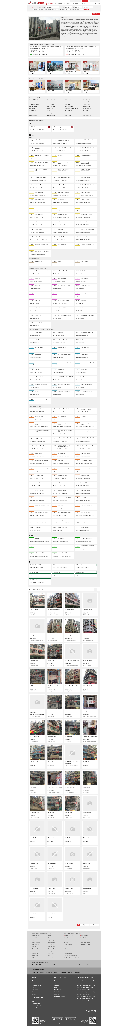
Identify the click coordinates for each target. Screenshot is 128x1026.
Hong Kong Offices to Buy (83, 994)
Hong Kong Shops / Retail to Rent (85, 987)
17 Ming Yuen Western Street (54, 787)
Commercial (59, 3)
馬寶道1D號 (68, 841)
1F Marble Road (34, 863)
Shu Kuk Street (86, 111)
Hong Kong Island (68, 935)
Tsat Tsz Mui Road (33, 115)
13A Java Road (68, 711)
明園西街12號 (68, 689)
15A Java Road (51, 762)
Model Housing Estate (77, 30)
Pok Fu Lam (35, 955)
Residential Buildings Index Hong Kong (41, 965)
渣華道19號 (50, 816)
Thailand (56, 972)
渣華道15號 (67, 739)
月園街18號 (32, 816)
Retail (84, 3)
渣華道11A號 (33, 689)
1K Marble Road (34, 888)
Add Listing (85, 1)
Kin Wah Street (86, 106)
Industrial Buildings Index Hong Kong (84, 965)
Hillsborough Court (68, 944)
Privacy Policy (75, 1023)
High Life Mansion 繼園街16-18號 (72, 765)
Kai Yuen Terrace (33, 106)
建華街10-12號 (50, 638)
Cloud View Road (33, 102)
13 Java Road (50, 711)
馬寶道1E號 (85, 841)
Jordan (49, 937)
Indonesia (77, 972)
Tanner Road (32, 113)
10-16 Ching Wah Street (71, 635)
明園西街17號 (50, 790)
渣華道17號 (32, 790)
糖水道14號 (32, 739)
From (63, 7)
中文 (99, 3)
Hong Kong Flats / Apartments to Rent (86, 981)
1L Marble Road (51, 888)
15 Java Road (68, 736)
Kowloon (66, 949)
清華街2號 (49, 917)
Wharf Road (68, 115)
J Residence (67, 940)
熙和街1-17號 (68, 613)
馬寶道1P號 (32, 917)
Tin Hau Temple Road (70, 113)
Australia (56, 994)
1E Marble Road (87, 838)
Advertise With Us (36, 985)
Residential (50, 3)
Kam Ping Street (69, 106)
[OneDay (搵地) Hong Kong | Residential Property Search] (36, 2)
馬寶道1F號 (32, 866)
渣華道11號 (50, 663)
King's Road (32, 108)
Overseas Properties (75, 1)
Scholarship (35, 989)
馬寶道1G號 (50, 866)
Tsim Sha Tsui (51, 944)
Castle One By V (68, 937)
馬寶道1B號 (32, 841)
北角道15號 (32, 765)
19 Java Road (50, 812)
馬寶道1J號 (85, 866)
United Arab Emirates (59, 996)
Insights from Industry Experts (39, 1008)
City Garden (94, 30)
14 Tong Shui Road (34, 736)
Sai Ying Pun (35, 953)
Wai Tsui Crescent (51, 115)
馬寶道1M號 (68, 892)
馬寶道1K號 (32, 892)
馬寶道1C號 (50, 841)
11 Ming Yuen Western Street (72, 660)
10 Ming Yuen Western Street (37, 635)
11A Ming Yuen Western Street (53, 686)
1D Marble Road (69, 838)
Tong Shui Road (86, 113)
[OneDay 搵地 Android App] (70, 1019)
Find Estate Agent (36, 992)
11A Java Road (33, 685)
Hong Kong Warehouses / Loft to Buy (86, 996)
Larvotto (66, 942)
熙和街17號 (85, 765)
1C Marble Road (51, 838)
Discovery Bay (35, 949)
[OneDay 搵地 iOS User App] (57, 1019)
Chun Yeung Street (92, 23)
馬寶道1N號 (85, 892)
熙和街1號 (32, 613)
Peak (49, 955)
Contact (34, 987)
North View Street (51, 111)
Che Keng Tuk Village (85, 944)
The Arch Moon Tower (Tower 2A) (72, 957)
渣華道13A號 (68, 714)
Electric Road (50, 102)
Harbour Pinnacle (68, 951)
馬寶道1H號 (68, 866)
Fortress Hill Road (87, 102)
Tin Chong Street (51, 113)
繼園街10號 (85, 613)
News (33, 983)
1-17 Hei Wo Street (69, 609)
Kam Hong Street (51, 106)
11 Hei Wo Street (34, 660)
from (42, 9)
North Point (50, 953)
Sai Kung (34, 946)
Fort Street (67, 102)
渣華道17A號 (86, 790)
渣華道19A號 (68, 816)
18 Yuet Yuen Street (34, 812)
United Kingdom (58, 989)
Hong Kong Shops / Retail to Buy (85, 998)
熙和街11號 (32, 663)
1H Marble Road (69, 863)
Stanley (49, 935)
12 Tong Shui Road (87, 685)
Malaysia (70, 972)
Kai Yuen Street (86, 104)
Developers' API (36, 1003)
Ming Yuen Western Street (71, 108)
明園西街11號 (68, 663)
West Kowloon (35, 944)
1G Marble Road (51, 863)
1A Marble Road (87, 812)
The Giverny (83, 940)
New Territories (84, 935)
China (55, 987)
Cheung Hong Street (52, 99)
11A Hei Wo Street (87, 660)
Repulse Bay (51, 940)
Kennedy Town (51, 946)
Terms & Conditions (68, 1023)
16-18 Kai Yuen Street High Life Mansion (71, 762)
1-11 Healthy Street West (53, 609)
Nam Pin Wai (51, 957)
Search (86, 9)
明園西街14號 (86, 714)
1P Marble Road (34, 914)
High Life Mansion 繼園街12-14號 (37, 714)
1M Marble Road (69, 888)
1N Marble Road (87, 888)
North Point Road (87, 108)
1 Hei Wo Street (34, 609)
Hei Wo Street (50, 104)
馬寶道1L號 (50, 892)
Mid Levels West (36, 935)
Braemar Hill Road (33, 99)
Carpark (76, 3)
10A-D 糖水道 (86, 638)
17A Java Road (86, 787)
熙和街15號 (50, 739)
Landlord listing (42, 7)
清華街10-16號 (68, 638)
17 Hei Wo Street (87, 762)
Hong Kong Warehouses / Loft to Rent (86, 985)
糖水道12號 (85, 689)
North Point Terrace (33, 111)
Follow (95, 14)
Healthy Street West (34, 104)
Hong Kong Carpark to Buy (83, 1001)
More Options (96, 10)
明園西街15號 (86, 739)
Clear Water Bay (36, 942)
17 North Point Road (70, 787)
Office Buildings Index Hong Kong (61, 965)
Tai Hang (50, 951)
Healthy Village (86, 30)
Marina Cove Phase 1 (85, 942)
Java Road (67, 104)
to (73, 7)
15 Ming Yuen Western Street (90, 736)
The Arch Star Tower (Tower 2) (71, 955)
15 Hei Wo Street (51, 736)
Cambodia (56, 985)
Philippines (49, 972)
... (90, 925)
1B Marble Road (34, 838)
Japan (55, 983)
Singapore (63, 972)
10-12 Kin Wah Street (52, 635)
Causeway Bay (51, 942)
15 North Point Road (35, 762)
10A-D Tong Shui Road (88, 635)
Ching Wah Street (69, 99)
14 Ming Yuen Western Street (90, 711)
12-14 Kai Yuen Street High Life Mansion (36, 711)
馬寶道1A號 (85, 816)
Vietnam (42, 972)
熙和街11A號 (86, 663)
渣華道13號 (50, 714)
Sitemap (34, 994)
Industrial (68, 3)
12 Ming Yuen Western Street (72, 685)
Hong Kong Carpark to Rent (83, 989)
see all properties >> (94, 60)
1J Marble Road (86, 863)
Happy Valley (35, 940)
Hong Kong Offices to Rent (83, 983)
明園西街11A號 (51, 689)
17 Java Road (33, 787)
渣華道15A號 (50, 765)
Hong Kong (35, 972)
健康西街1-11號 (51, 613)
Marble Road (50, 108)
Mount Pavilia (83, 937)
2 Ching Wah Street (52, 914)
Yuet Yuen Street (87, 115)
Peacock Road (68, 111)
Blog (33, 1001)
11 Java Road (50, 660)
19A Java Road (68, 812)
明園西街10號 (33, 638)
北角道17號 (67, 790)
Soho (33, 957)
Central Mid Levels (36, 951)
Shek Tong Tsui (51, 949)
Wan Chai (34, 937)
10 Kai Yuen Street (87, 609)
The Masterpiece (68, 953)
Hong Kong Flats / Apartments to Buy (86, 992)
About (33, 981)
